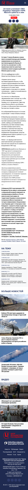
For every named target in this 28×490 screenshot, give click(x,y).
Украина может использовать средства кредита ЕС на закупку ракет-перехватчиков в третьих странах (13, 283)
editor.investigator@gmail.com (14, 473)
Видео (5, 379)
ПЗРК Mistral (20, 239)
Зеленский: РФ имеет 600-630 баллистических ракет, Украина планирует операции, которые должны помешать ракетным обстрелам (12, 368)
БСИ (14, 452)
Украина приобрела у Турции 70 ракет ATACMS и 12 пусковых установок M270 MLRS (13, 268)
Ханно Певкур (16, 241)
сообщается (10, 74)
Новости (7, 449)
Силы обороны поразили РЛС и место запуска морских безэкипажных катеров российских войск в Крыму (13, 340)
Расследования (7, 452)
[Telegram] (17, 21)
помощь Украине (6, 241)
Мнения (9, 454)
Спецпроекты (21, 452)
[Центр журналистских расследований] (8, 3)
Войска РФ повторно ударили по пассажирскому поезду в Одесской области (13, 314)
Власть (14, 17)
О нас (14, 454)
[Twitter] (13, 21)
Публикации (14, 449)
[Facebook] (10, 21)
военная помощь (11, 239)
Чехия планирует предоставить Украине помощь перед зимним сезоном (12, 254)
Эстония (23, 241)
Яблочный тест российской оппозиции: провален (10, 402)
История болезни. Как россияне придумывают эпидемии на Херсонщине (12, 425)
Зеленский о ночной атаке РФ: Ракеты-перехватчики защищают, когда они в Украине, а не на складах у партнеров (11, 275)
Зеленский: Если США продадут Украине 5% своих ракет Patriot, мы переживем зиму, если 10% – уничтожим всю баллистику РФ (13, 261)
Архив (19, 454)
